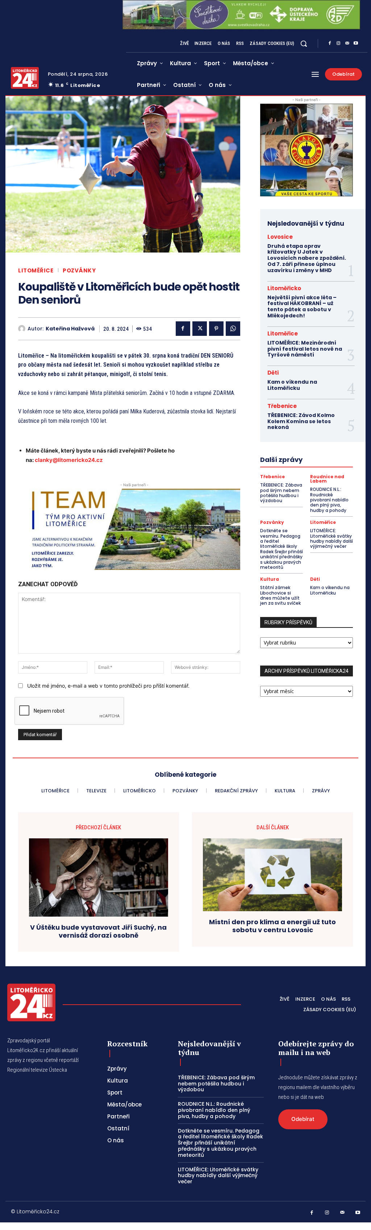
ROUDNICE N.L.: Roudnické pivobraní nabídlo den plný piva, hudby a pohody (329, 499)
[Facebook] (329, 43)
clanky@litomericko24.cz (69, 459)
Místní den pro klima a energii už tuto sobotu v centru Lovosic (272, 926)
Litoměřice (35, 270)
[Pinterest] (216, 328)
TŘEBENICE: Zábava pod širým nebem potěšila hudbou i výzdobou (281, 493)
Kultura (269, 579)
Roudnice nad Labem (327, 479)
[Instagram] (338, 43)
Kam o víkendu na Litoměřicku (292, 385)
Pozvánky (79, 270)
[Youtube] (355, 43)
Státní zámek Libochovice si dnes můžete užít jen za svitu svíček (280, 595)
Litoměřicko (284, 288)
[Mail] (347, 43)
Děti (273, 372)
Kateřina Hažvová (70, 329)
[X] (199, 328)
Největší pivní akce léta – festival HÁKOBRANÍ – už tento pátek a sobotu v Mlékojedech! (302, 306)
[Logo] (25, 78)
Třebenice (282, 406)
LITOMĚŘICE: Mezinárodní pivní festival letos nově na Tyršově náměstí (304, 349)
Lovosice (280, 236)
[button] (303, 43)
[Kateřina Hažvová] (23, 328)
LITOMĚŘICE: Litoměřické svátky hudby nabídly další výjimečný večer (331, 538)
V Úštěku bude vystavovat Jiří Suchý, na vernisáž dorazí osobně (98, 931)
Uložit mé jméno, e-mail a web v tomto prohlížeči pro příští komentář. (108, 686)
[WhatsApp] (233, 328)
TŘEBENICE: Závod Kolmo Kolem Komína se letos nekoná (301, 421)
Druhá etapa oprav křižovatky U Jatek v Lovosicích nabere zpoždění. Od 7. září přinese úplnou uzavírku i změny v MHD (306, 258)
